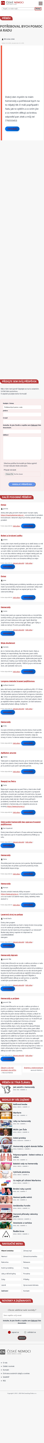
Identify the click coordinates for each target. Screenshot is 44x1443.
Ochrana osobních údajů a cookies (16, 1373)
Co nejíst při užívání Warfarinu (27, 1180)
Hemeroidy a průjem (10, 998)
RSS (4, 1381)
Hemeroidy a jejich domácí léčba (28, 1146)
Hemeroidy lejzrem (9, 955)
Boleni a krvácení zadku (11, 535)
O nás (5, 1363)
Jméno (5, 411)
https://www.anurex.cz (16, 806)
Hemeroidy (6, 607)
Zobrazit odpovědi (18, 563)
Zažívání (4, 1291)
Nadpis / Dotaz (8, 403)
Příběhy (26, 1279)
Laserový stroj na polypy (12, 914)
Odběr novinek (8, 1366)
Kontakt (26, 1291)
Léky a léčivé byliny (8, 1274)
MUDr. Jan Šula (20, 1129)
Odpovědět (12, 129)
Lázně (3, 1285)
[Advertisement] (22, 67)
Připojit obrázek (10, 470)
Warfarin (17, 1113)
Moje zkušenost (8, 643)
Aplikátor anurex (8, 753)
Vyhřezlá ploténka (21, 1172)
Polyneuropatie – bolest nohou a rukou (28, 1156)
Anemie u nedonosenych (33, 1068)
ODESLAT (22, 1338)
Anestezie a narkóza (22, 1223)
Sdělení (5, 435)
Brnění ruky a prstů (22, 1189)
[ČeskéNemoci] (12, 5)
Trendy (26, 1268)
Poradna (26, 1274)
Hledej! (38, 9)
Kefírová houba (20, 1104)
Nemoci (4, 1256)
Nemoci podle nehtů (22, 1197)
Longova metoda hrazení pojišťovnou (18, 681)
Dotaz (3, 504)
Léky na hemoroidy (22, 1121)
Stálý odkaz (16, 526)
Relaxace (26, 1262)
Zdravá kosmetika (30, 1256)
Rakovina (4, 1262)
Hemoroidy (6, 722)
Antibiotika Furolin (21, 1205)
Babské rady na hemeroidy (25, 1163)
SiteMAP (6, 1377)
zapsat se (15, 1332)
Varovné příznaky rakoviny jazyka (25, 1215)
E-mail (5, 418)
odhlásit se (31, 1332)
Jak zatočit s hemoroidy (24, 1087)
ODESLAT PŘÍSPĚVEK (22, 484)
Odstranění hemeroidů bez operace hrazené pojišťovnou (21, 823)
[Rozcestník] (40, 3)
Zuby (3, 1279)
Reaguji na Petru (8, 781)
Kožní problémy (7, 1268)
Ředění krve (18, 1231)
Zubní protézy (19, 1138)
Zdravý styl (27, 1251)
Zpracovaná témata (30, 1285)
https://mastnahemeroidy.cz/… (13, 515)
